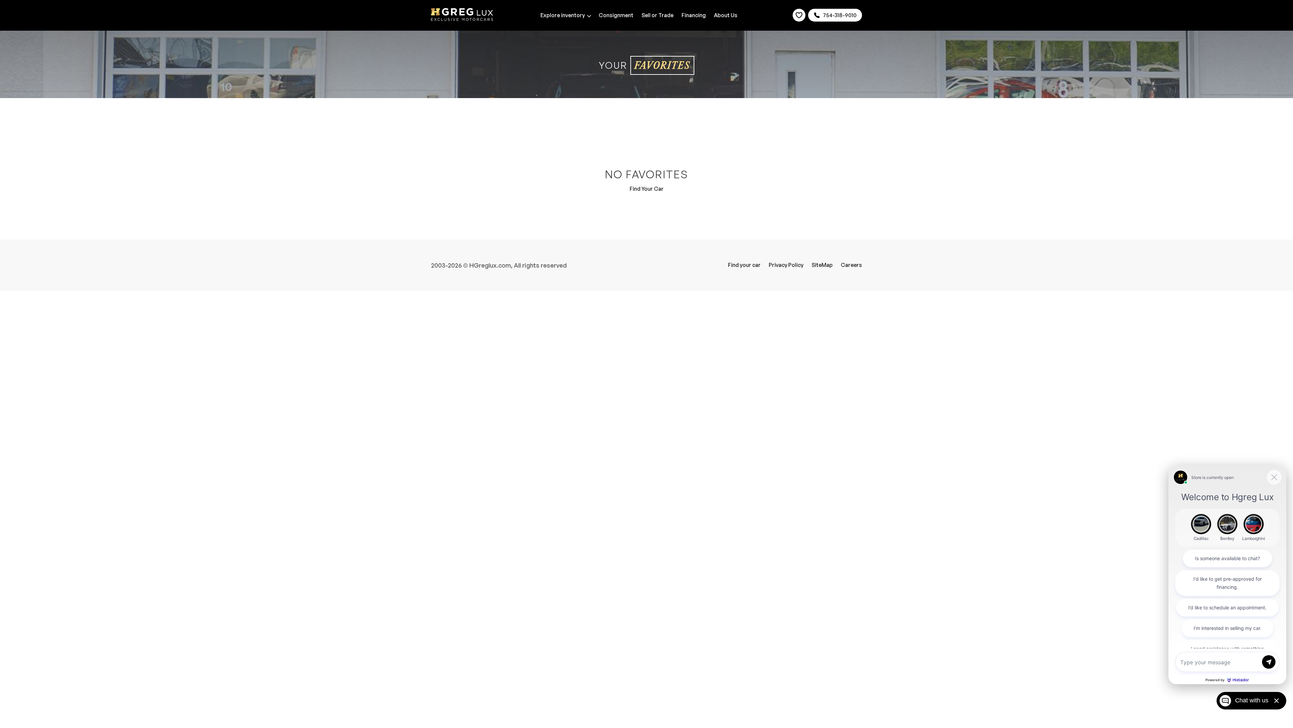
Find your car (744, 265)
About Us (725, 15)
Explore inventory (562, 15)
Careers (851, 265)
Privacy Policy (786, 265)
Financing (694, 15)
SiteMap (822, 265)
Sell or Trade (657, 15)
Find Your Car (647, 188)
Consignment (616, 15)
